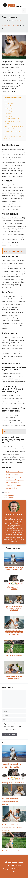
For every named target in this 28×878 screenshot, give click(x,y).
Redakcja (18, 865)
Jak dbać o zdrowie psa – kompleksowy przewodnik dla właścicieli (14, 632)
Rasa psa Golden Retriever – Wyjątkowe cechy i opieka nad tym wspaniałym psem (15, 479)
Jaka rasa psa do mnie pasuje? (15, 485)
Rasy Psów (14, 25)
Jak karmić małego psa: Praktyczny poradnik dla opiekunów (14, 608)
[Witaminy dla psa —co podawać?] (14, 775)
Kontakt (21, 862)
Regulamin (10, 865)
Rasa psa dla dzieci (11, 488)
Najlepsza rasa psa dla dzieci (14, 472)
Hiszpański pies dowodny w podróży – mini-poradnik (14, 568)
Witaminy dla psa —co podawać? (14, 588)
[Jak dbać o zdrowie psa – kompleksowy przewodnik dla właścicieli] (14, 814)
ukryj (5, 100)
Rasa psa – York (9, 497)
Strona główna (6, 25)
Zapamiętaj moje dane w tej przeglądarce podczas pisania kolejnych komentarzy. (12, 726)
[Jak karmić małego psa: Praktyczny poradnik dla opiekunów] (14, 790)
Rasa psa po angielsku (12, 474)
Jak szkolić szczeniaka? (14, 655)
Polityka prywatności (11, 862)
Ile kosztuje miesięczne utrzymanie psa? (14, 677)
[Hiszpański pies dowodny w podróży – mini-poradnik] (14, 754)
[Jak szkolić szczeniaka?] (14, 840)
